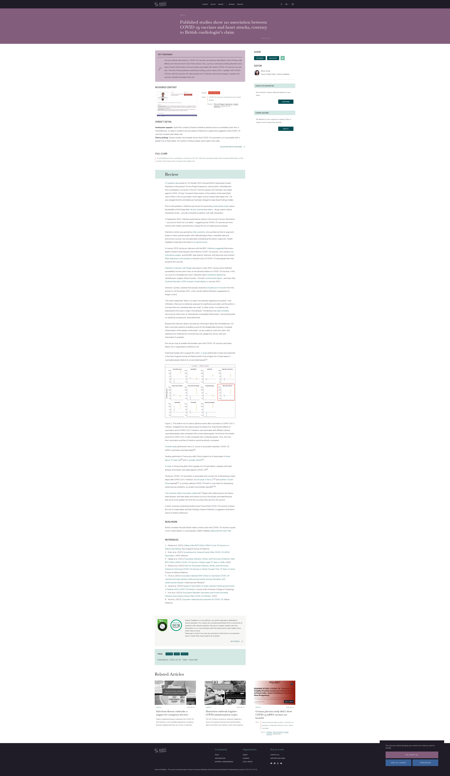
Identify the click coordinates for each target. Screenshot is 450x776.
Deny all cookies (398, 763)
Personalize (425, 763)
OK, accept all (412, 755)
